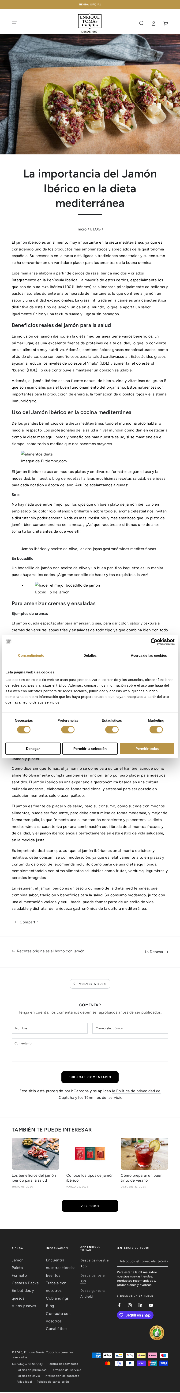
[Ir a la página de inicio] (90, 23)
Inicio (82, 229)
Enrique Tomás (34, 1352)
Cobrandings (57, 1298)
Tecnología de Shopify (27, 1364)
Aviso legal (24, 1381)
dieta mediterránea (86, 423)
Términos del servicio (66, 1370)
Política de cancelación (53, 1381)
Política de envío (28, 1375)
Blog (50, 1306)
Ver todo (90, 1206)
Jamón (18, 1260)
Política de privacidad (32, 1370)
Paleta (17, 1267)
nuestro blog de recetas (59, 478)
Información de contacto (62, 1375)
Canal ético (56, 1328)
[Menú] (14, 23)
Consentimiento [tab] (31, 655)
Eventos (53, 1275)
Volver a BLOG (93, 984)
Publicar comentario (90, 1077)
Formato (19, 1275)
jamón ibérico (28, 242)
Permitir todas (147, 748)
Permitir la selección (90, 748)
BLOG (95, 229)
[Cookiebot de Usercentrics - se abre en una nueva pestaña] (154, 641)
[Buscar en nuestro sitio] (141, 23)
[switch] (68, 729)
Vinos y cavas (24, 1306)
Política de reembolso (63, 1363)
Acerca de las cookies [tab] (149, 655)
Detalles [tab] (90, 655)
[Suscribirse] (165, 1261)
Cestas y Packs (25, 1283)
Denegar (33, 748)
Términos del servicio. (103, 1097)
